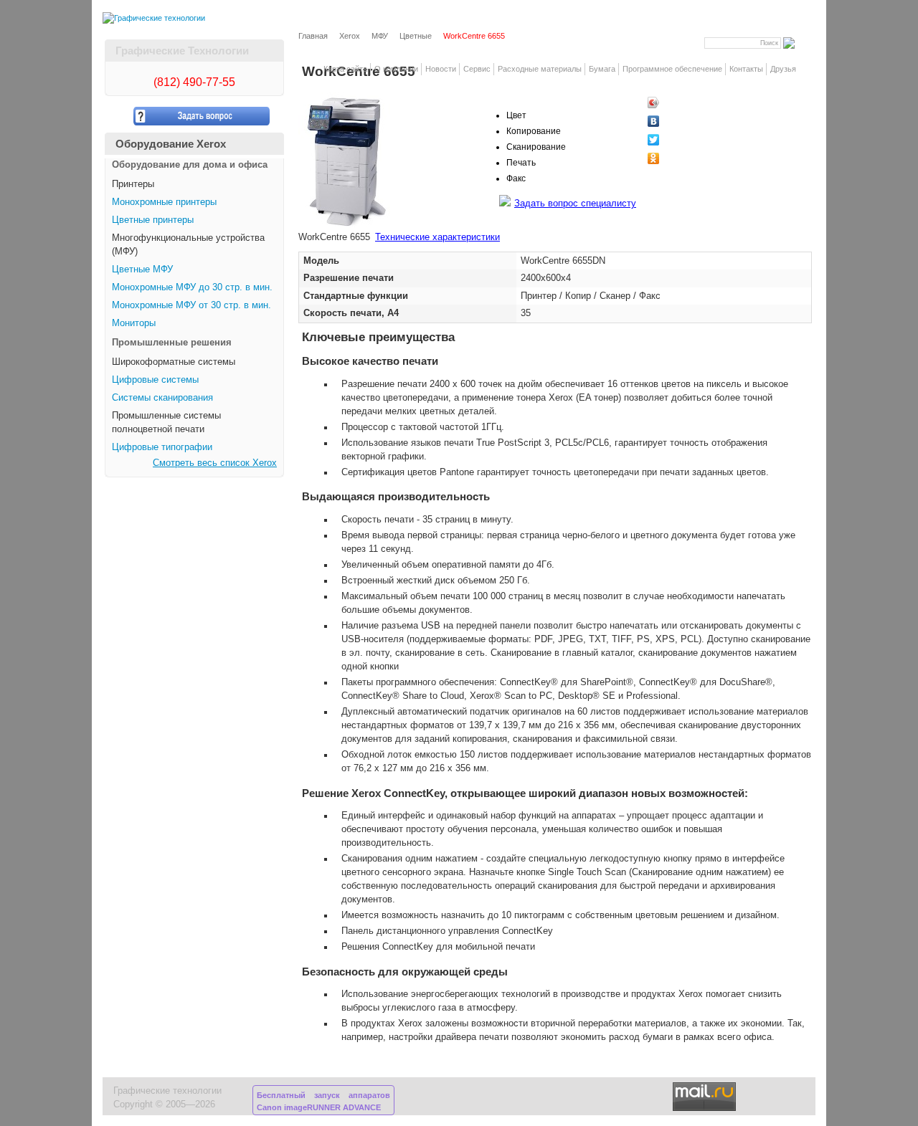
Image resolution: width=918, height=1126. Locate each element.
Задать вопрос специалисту (575, 204)
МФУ (380, 36)
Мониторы (134, 323)
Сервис (477, 69)
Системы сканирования (162, 398)
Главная (313, 36)
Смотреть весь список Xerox (215, 463)
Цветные (415, 36)
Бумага (602, 69)
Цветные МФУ (142, 269)
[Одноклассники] (678, 158)
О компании (396, 69)
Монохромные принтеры (164, 202)
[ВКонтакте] (678, 121)
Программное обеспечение (672, 69)
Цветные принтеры (153, 220)
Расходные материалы (540, 69)
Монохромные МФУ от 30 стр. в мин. (191, 305)
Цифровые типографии (162, 447)
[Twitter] (678, 139)
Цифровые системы (155, 380)
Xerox (349, 36)
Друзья (783, 69)
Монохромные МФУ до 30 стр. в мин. (192, 287)
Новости (440, 69)
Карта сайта (345, 69)
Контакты (746, 69)
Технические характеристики (437, 237)
